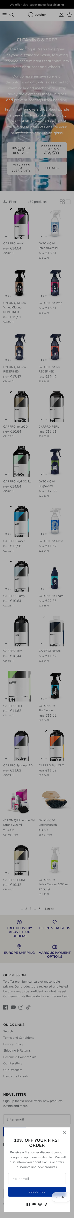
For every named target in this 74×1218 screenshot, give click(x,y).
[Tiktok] (45, 1204)
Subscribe (37, 1191)
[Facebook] (28, 1204)
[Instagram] (40, 1204)
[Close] (64, 1132)
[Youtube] (34, 1204)
